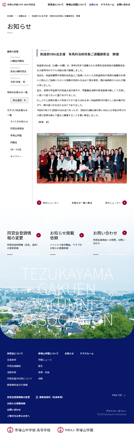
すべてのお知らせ (19, 121)
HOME (10, 15)
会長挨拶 (11, 359)
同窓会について (56, 4)
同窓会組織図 (14, 366)
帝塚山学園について (76, 4)
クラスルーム (107, 4)
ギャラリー (16, 156)
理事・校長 (44, 372)
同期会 (13, 142)
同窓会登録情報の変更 (18, 397)
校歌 (40, 378)
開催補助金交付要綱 (17, 384)
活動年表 (11, 372)
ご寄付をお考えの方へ (18, 416)
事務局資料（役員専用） (51, 397)
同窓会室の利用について (19, 378)
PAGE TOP (117, 395)
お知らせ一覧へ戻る (82, 202)
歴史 (40, 366)
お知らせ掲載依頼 (16, 403)
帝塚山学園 (16, 135)
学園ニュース (45, 359)
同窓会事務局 (17, 128)
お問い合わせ (123, 4)
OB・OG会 (15, 149)
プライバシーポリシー (116, 410)
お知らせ (93, 4)
